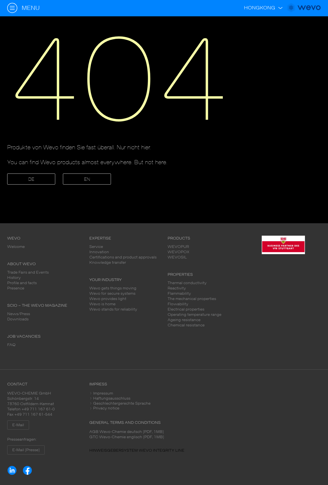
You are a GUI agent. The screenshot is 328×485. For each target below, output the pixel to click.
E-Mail (18, 425)
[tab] (205, 393)
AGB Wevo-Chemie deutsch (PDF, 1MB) (126, 432)
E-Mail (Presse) (26, 450)
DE (31, 179)
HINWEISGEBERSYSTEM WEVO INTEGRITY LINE (136, 450)
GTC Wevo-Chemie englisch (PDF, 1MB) (126, 437)
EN (87, 179)
